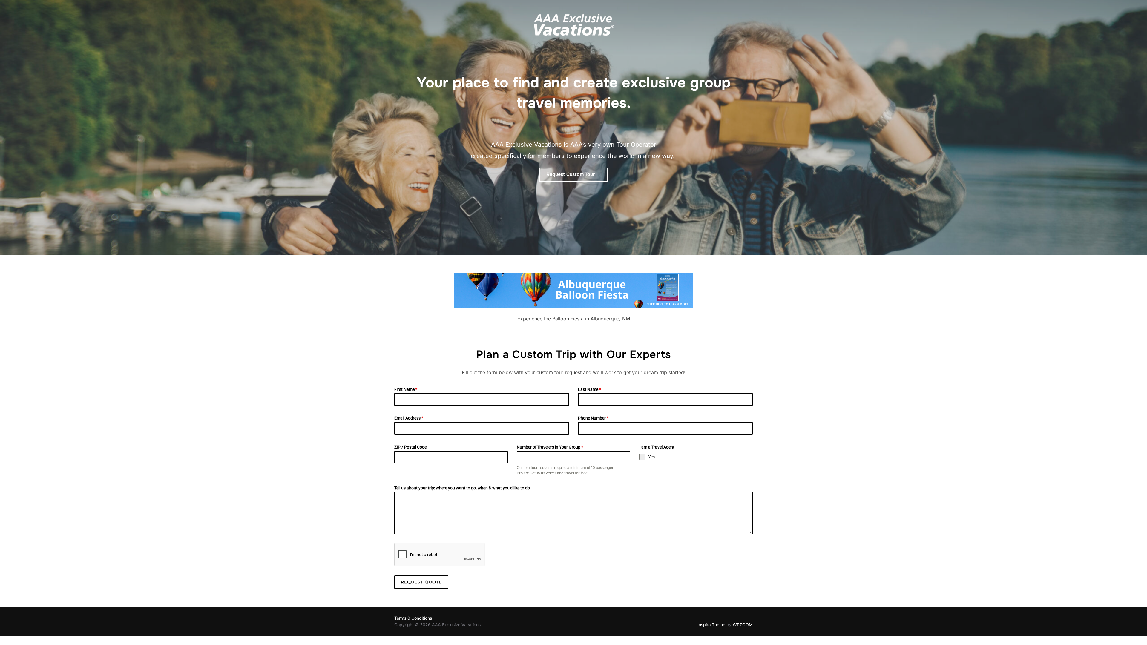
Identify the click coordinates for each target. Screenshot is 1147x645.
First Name (405, 389)
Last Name (589, 389)
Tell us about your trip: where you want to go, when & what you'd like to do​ (462, 488)
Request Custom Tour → (573, 174)
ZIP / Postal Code (410, 447)
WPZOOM (743, 624)
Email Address (408, 418)
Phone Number (593, 418)
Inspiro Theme (711, 624)
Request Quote (421, 582)
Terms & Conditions (413, 618)
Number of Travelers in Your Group (550, 447)
